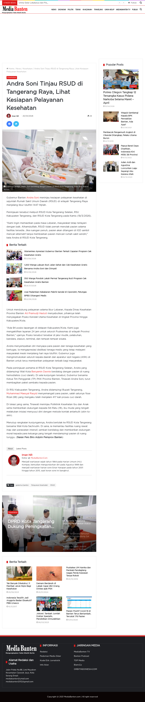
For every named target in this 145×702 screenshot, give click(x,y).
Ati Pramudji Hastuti (36, 313)
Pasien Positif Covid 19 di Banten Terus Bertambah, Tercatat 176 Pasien (78, 613)
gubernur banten (22, 485)
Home (11, 69)
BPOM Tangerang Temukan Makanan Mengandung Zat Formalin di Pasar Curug (27, 524)
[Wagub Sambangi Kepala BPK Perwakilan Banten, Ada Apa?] (111, 116)
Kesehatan (27, 69)
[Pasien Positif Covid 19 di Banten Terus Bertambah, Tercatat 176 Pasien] (79, 602)
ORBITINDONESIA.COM (85, 669)
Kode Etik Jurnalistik (50, 660)
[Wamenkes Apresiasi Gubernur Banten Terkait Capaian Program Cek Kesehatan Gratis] (14, 255)
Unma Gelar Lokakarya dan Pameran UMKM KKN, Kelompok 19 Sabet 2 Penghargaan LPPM (60, 3)
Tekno (78, 9)
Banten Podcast (81, 656)
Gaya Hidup (109, 9)
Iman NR (15, 116)
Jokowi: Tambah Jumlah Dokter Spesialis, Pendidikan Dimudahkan (48, 616)
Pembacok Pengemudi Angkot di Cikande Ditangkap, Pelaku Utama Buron (120, 135)
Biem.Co (78, 665)
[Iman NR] (14, 465)
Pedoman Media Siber (50, 656)
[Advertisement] (72, 37)
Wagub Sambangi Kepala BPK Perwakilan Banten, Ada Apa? (129, 119)
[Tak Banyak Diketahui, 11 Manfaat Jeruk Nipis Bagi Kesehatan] (19, 573)
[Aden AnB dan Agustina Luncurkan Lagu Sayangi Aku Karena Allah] (111, 166)
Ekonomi (62, 9)
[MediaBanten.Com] (15, 9)
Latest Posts (21, 449)
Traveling (98, 9)
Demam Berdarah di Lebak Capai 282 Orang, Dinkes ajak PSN (48, 586)
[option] (49, 523)
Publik (135, 9)
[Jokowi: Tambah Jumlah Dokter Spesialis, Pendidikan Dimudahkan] (49, 604)
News (53, 9)
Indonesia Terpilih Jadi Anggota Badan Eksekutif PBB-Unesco (19, 600)
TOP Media (79, 660)
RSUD (52, 485)
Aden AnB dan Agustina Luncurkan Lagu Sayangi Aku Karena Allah (129, 168)
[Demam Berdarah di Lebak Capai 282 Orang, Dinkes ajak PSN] (49, 573)
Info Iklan (44, 665)
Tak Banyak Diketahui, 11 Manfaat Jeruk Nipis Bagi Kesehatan (19, 586)
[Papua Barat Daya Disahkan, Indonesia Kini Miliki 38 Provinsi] (111, 149)
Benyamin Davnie (41, 372)
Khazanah (87, 9)
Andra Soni (32, 198)
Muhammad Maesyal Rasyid (22, 394)
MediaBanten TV (123, 9)
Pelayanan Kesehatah (39, 485)
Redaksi (44, 652)
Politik (70, 9)
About (10, 449)
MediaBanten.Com (39, 458)
